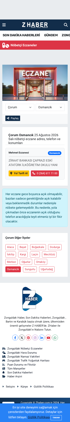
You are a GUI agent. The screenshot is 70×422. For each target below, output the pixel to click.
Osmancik (13, 269)
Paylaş (15, 118)
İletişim (10, 386)
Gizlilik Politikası (44, 386)
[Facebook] (15, 338)
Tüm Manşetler (16, 368)
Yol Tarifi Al (21, 173)
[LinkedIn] (42, 338)
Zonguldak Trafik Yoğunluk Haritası (28, 360)
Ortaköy (40, 262)
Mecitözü (49, 254)
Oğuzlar (26, 262)
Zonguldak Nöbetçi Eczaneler (25, 348)
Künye (24, 386)
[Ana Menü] (4, 25)
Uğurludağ (47, 269)
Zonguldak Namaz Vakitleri (23, 356)
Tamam (56, 417)
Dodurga (55, 247)
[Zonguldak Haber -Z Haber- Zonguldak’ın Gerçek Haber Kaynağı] (34, 25)
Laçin (35, 254)
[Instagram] (35, 338)
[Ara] (66, 25)
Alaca (10, 247)
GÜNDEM (51, 35)
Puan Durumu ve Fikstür (21, 364)
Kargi (23, 254)
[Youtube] (48, 338)
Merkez (11, 262)
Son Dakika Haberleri (20, 372)
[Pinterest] (28, 338)
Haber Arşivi (14, 376)
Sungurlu (30, 269)
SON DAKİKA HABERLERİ (21, 35)
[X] (22, 338)
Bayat (23, 247)
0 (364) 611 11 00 (47, 173)
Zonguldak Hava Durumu (22, 352)
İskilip (10, 254)
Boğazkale (38, 247)
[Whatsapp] (55, 338)
